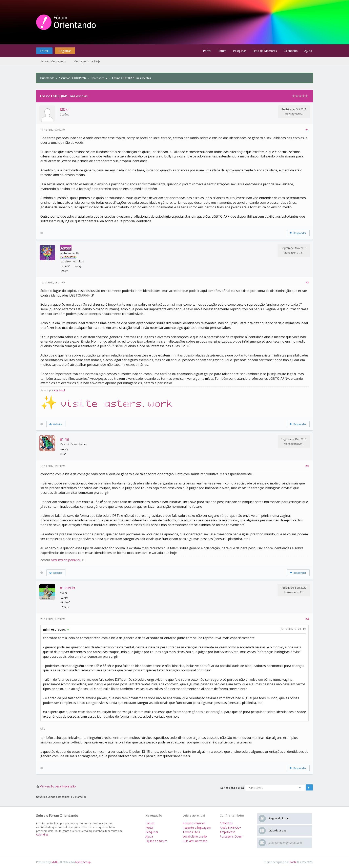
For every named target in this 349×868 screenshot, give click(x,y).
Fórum (222, 51)
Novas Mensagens (53, 61)
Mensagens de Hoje (87, 61)
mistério (67, 587)
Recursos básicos (194, 823)
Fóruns (150, 823)
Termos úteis (191, 832)
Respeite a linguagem (197, 827)
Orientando (47, 78)
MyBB (55, 862)
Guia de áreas (277, 830)
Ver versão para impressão (58, 786)
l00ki (64, 109)
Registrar (65, 51)
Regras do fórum (279, 818)
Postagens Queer (231, 836)
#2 (307, 282)
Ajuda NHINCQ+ (230, 827)
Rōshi (293, 862)
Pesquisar (239, 51)
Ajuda (308, 51)
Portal (207, 51)
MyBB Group (83, 862)
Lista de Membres (265, 51)
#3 (307, 466)
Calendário (291, 51)
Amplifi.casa (227, 832)
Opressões (97, 78)
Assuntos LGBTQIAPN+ (72, 78)
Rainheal (59, 390)
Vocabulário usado (195, 836)
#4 (307, 619)
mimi (64, 439)
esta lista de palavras (65, 560)
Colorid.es (42, 834)
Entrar (44, 51)
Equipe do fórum (156, 841)
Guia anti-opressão (195, 841)
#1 (307, 130)
